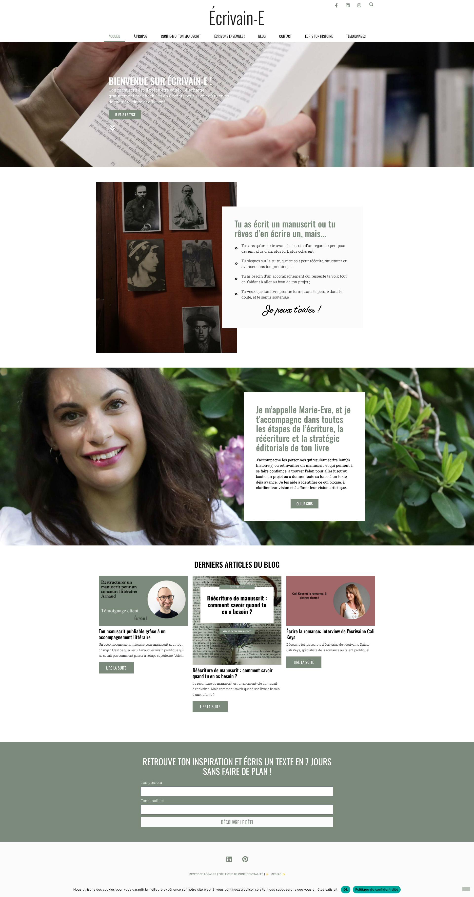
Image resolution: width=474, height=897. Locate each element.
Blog (262, 36)
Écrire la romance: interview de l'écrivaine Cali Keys (330, 634)
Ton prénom (151, 783)
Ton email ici (152, 801)
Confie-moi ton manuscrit (181, 36)
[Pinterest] (245, 859)
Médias (276, 874)
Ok (345, 889)
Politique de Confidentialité (240, 874)
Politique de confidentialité (376, 889)
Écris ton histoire (319, 36)
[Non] (466, 889)
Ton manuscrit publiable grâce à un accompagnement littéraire (132, 634)
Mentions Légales (202, 874)
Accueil (114, 36)
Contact (285, 36)
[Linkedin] (229, 859)
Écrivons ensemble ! (229, 36)
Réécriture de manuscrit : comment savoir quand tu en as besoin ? (233, 673)
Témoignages (356, 36)
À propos (140, 36)
